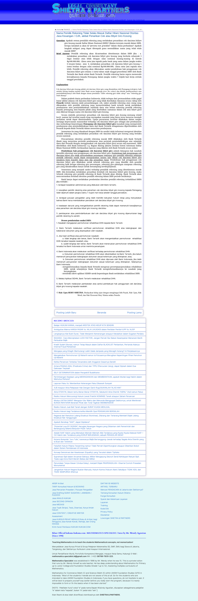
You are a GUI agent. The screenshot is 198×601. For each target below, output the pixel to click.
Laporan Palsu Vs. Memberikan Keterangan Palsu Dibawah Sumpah (83, 383)
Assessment (57, 516)
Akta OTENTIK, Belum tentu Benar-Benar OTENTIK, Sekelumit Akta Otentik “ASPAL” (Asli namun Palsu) (98, 392)
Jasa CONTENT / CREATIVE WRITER (68, 513)
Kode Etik (105, 509)
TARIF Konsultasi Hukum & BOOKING (68, 487)
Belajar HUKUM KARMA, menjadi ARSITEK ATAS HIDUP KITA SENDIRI (84, 325)
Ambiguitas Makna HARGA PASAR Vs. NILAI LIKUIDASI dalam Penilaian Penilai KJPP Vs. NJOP (94, 329)
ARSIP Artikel (58, 483)
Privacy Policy (107, 512)
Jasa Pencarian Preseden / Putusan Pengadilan (72, 490)
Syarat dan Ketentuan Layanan (114, 499)
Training (104, 505)
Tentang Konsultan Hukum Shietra (115, 493)
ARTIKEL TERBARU (109, 487)
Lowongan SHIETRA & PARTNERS (115, 518)
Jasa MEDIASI (58, 504)
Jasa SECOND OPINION (62, 501)
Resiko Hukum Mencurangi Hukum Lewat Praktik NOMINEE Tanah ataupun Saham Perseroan (94, 396)
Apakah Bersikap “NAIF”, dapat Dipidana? (72, 422)
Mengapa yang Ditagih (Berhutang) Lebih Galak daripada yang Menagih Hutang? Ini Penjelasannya (97, 351)
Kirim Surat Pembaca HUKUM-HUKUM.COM (71, 527)
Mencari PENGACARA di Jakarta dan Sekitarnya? (122, 490)
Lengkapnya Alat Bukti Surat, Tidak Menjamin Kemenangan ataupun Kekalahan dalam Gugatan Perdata (99, 334)
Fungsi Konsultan (108, 496)
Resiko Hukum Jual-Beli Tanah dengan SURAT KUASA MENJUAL (82, 407)
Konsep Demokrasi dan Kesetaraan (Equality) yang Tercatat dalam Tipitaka (86, 452)
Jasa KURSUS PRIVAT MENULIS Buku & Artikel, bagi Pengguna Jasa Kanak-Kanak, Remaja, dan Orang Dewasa (74, 521)
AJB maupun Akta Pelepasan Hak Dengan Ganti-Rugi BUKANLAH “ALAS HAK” (87, 388)
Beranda (101, 312)
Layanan (104, 502)
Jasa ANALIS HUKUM (61, 498)
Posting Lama (134, 312)
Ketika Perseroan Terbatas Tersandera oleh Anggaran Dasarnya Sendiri (85, 362)
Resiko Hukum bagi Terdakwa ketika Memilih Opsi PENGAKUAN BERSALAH (86, 411)
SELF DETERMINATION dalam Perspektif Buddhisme (77, 373)
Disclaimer (105, 515)
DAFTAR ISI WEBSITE (110, 483)
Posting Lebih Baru (66, 312)
